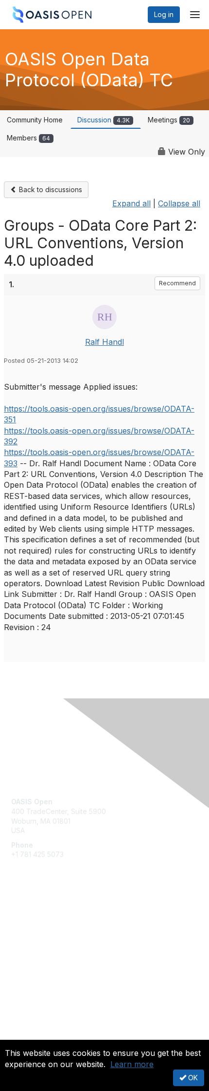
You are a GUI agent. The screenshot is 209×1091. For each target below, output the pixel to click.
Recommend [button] (177, 283)
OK (192, 1077)
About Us (25, 1035)
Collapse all (179, 203)
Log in (164, 14)
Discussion (103, 120)
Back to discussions (49, 189)
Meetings (169, 120)
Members (28, 138)
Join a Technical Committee (55, 947)
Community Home (35, 120)
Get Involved (31, 918)
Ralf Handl (104, 342)
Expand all (131, 203)
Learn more (132, 1064)
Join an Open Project (45, 933)
